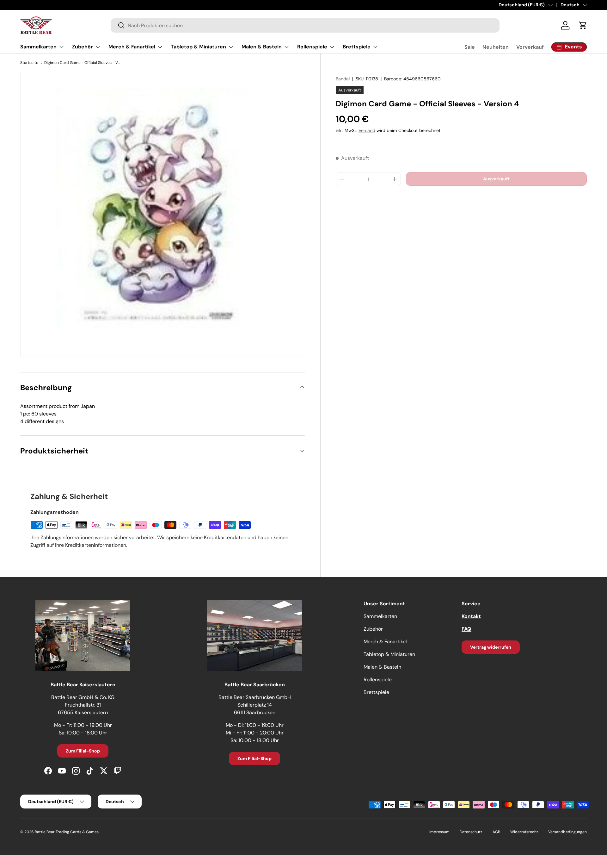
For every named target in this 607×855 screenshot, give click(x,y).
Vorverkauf (530, 47)
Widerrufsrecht (524, 831)
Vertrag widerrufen (490, 647)
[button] (583, 25)
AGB (496, 831)
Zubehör (82, 46)
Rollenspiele (312, 46)
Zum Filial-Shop (83, 751)
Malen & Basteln (262, 46)
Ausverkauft (496, 179)
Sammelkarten (38, 46)
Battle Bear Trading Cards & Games (67, 831)
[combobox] (305, 25)
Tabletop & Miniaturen (198, 46)
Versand (367, 130)
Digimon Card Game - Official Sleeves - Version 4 (82, 63)
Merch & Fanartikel (131, 46)
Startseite (29, 63)
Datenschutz (471, 831)
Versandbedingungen (567, 831)
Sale (469, 47)
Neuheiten (495, 47)
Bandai (343, 79)
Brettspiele (357, 46)
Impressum (439, 831)
